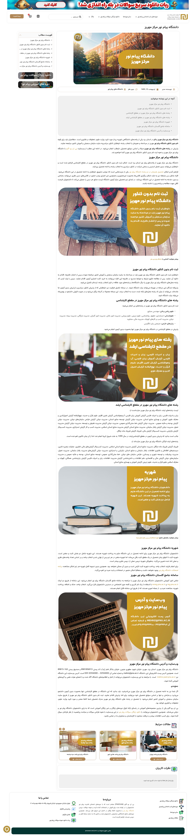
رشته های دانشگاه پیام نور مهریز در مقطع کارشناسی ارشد (148, 117)
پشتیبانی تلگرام (65, 809)
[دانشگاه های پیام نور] (125, 89)
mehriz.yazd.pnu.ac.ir (166, 677)
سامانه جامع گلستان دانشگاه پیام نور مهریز (153, 126)
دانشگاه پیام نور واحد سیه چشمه (77, 754)
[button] (60, 729)
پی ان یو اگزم (71, 148)
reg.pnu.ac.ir (172, 584)
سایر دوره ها (174, 812)
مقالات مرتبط (162, 724)
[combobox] (66, 16)
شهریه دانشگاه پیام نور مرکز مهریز (157, 122)
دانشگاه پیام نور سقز (156, 259)
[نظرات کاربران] (174, 769)
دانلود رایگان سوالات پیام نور (130, 712)
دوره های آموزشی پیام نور (36, 84)
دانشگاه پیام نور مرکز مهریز (159, 104)
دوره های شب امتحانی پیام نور (168, 806)
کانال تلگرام (66, 815)
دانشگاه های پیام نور (115, 89)
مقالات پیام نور (173, 818)
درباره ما (107, 800)
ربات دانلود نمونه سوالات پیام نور (60, 820)
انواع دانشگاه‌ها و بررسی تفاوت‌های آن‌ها (147, 538)
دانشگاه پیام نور (128, 811)
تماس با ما (43, 798)
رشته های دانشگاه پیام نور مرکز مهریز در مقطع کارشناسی (148, 113)
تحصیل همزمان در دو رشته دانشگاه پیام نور (146, 171)
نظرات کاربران (163, 768)
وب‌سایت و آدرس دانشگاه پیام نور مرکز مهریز (152, 130)
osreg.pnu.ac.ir (158, 584)
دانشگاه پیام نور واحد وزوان (158, 754)
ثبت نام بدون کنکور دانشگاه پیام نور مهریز (153, 108)
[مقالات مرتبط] (174, 725)
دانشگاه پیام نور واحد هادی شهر (118, 754)
